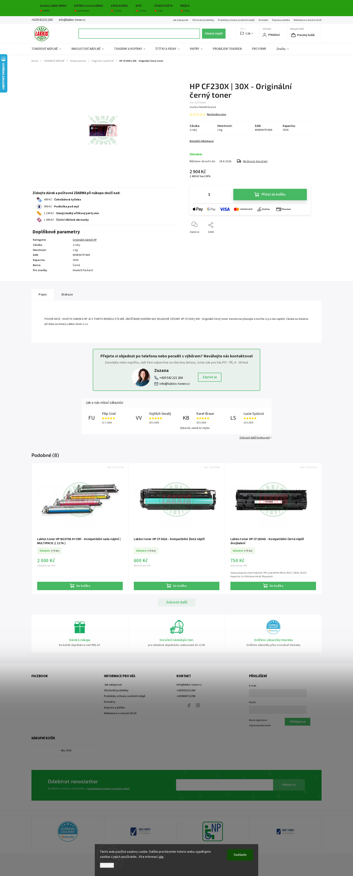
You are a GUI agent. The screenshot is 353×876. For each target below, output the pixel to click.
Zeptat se (209, 377)
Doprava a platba (281, 20)
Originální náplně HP (85, 240)
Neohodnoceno (216, 114)
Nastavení (107, 865)
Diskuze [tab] (67, 294)
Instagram (198, 705)
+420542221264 (185, 690)
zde (161, 857)
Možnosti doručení (255, 161)
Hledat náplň (214, 33)
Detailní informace (202, 141)
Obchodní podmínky (203, 20)
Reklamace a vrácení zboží (308, 20)
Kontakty (263, 20)
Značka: (203, 107)
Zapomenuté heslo (260, 725)
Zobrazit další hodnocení (254, 438)
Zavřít (304, 239)
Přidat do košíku (273, 194)
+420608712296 (185, 696)
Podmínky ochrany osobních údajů (236, 20)
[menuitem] (48, 49)
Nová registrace (258, 720)
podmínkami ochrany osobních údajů (108, 788)
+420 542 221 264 (171, 377)
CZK (248, 34)
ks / (66, 750)
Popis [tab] (43, 294)
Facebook (189, 705)
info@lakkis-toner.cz (174, 383)
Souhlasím (240, 855)
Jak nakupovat (180, 20)
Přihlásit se (289, 785)
